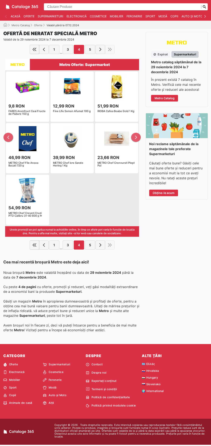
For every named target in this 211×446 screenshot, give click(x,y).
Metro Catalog (21, 25)
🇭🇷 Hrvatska (150, 370)
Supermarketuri (50, 16)
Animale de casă (20, 402)
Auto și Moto (192, 16)
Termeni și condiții (104, 389)
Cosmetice (98, 16)
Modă (162, 16)
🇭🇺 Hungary (150, 377)
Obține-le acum (164, 193)
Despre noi (98, 372)
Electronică (77, 16)
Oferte (28, 16)
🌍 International (153, 391)
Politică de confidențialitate (110, 397)
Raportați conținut (104, 381)
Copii (174, 16)
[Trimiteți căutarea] (204, 7)
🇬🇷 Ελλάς (148, 364)
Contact (97, 364)
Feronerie (134, 16)
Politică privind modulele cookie (113, 405)
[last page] (110, 49)
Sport (150, 16)
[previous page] (44, 49)
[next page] (100, 49)
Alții (51, 402)
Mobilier (116, 16)
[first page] (34, 49)
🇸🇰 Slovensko (151, 384)
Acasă (15, 16)
